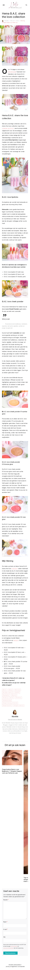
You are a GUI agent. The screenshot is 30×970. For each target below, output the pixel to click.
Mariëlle (6, 20)
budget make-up (8, 692)
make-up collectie (8, 697)
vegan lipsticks (8, 705)
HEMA (17, 692)
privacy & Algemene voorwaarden (15, 966)
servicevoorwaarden (8, 948)
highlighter (6, 695)
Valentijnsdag (12, 72)
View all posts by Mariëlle (15, 719)
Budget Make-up (7, 22)
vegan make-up (19, 705)
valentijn (19, 697)
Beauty (23, 20)
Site (4, 937)
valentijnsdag (7, 700)
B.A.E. (5, 690)
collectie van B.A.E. (8, 128)
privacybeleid (14, 946)
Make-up (14, 22)
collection (15, 568)
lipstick (14, 695)
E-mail (5, 929)
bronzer (18, 690)
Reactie (5, 899)
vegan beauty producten (10, 703)
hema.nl (15, 640)
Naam (5, 922)
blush (11, 690)
